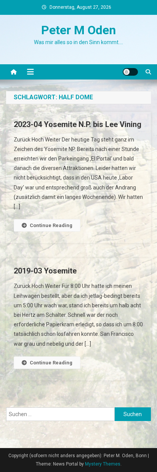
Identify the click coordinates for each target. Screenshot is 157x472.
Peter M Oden (78, 30)
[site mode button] (130, 72)
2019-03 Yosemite (45, 270)
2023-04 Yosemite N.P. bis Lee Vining (77, 124)
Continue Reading (51, 225)
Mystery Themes (102, 464)
